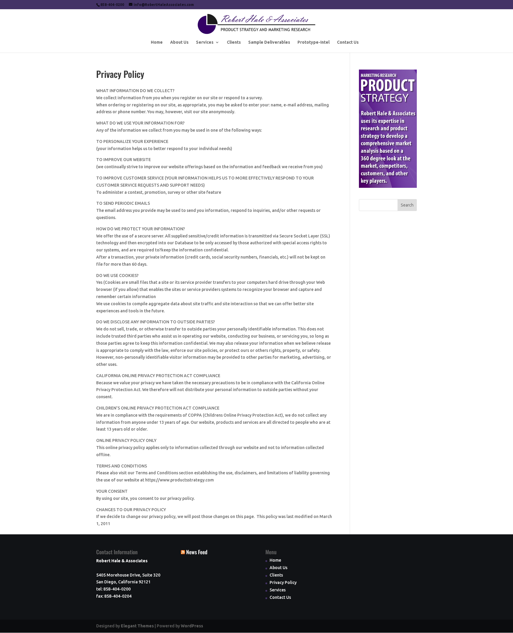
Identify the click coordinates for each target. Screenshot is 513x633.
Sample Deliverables (269, 42)
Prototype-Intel (313, 42)
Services (204, 42)
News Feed (197, 552)
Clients (234, 42)
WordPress (192, 625)
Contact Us (348, 42)
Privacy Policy (283, 582)
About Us (179, 42)
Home (157, 42)
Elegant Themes (137, 625)
